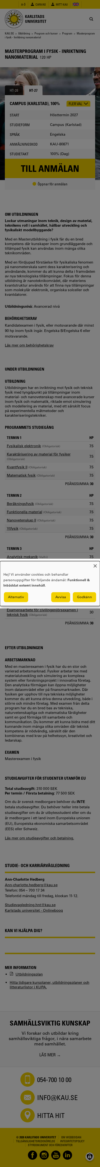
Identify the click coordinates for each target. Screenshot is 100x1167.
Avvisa (60, 597)
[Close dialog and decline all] (95, 564)
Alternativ (16, 597)
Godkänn (84, 597)
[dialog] (50, 583)
